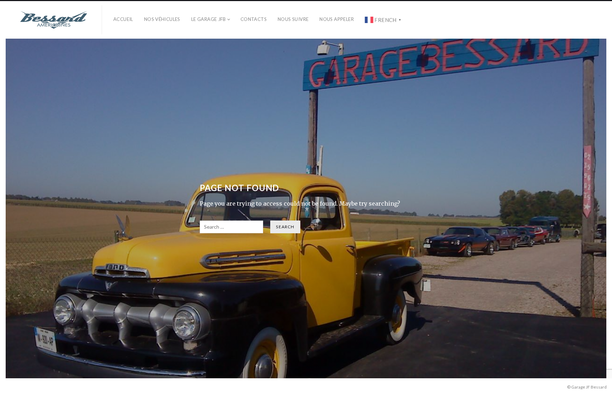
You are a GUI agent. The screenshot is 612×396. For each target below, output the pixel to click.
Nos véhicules (162, 19)
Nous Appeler (336, 19)
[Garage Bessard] (53, 20)
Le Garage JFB (208, 19)
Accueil (123, 19)
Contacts (253, 19)
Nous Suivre (293, 19)
